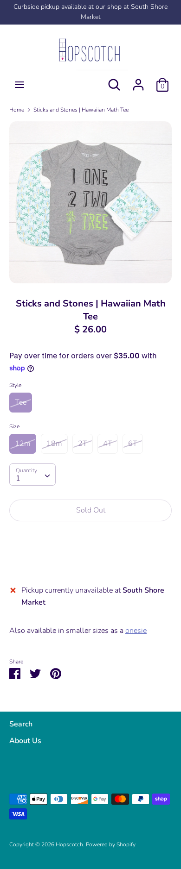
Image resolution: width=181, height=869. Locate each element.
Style (15, 385)
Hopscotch (69, 844)
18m (54, 443)
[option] (90, 202)
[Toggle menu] (19, 84)
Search (20, 724)
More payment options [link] (90, 560)
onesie (136, 630)
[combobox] (32, 474)
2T (82, 443)
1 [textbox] (18, 478)
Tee (20, 402)
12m (23, 443)
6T (132, 443)
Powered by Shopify (111, 844)
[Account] (138, 81)
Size (14, 426)
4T (107, 443)
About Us (25, 741)
